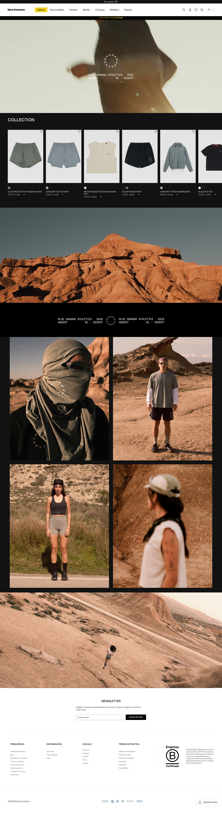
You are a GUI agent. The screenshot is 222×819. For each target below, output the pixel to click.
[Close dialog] (137, 373)
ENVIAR (111, 434)
